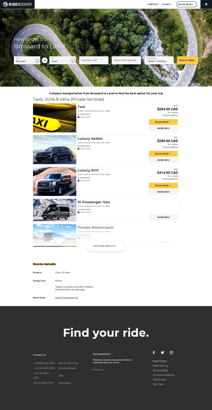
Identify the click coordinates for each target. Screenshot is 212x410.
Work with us (160, 365)
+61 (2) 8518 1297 (43, 383)
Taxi (81, 107)
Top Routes (159, 379)
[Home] (17, 4)
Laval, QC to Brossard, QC (66, 298)
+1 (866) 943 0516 (44, 363)
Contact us (39, 355)
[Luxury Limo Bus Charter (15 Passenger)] (54, 261)
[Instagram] (171, 352)
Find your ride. (106, 333)
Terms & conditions (163, 375)
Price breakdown (170, 115)
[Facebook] (154, 352)
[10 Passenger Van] (54, 210)
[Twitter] (162, 352)
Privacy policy (160, 370)
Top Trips (158, 384)
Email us (98, 369)
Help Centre (160, 361)
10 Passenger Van (93, 202)
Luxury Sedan (90, 138)
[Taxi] (54, 118)
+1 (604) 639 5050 (44, 368)
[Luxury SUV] (54, 181)
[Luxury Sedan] (54, 149)
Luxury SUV (88, 170)
